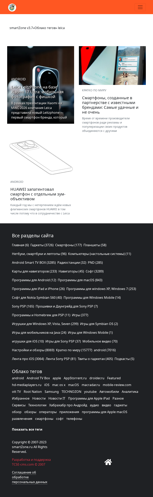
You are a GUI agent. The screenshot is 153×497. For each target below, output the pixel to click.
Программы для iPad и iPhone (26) (38, 289)
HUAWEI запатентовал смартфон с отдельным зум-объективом (37, 194)
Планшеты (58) (94, 245)
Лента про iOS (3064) (28, 359)
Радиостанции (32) (71, 262)
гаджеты (120, 405)
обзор (17, 412)
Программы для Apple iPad (89, 398)
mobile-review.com (117, 385)
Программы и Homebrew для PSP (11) (41, 315)
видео (106, 405)
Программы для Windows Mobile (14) (92, 297)
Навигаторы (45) (71, 271)
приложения (69, 412)
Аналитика (130, 391)
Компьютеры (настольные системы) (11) (99, 254)
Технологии (37, 405)
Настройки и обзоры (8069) (33, 350)
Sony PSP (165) (23, 306)
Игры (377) (80, 315)
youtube (90, 391)
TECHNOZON (71, 391)
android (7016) (105, 350)
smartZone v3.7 (21, 28)
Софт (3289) (95, 271)
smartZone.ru (22, 447)
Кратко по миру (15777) (74, 350)
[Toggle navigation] (140, 7)
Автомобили (109, 391)
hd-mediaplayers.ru (26, 385)
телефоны (74, 418)
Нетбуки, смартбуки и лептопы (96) (39, 254)
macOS (73, 385)
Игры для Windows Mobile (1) (90, 332)
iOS (46, 385)
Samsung (52, 391)
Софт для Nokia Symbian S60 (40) (37, 297)
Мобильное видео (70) (100, 341)
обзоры (30, 412)
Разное (118, 398)
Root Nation (33, 391)
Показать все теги (27, 429)
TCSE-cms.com (23, 464)
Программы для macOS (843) (80, 280)
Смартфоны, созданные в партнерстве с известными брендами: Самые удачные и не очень (110, 105)
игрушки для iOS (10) (28, 341)
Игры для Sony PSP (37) (63, 341)
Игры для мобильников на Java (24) (39, 332)
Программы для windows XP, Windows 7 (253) (101, 289)
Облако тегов (45, 28)
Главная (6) (20, 245)
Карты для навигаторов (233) (34, 271)
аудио (94, 405)
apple (57, 378)
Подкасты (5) (124, 359)
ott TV (16, 391)
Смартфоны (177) (68, 245)
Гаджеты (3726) (42, 245)
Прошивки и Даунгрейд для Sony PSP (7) (67, 306)
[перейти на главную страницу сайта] (108, 462)
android (18, 378)
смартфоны (44, 418)
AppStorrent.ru (75, 378)
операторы (48, 412)
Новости (39, 398)
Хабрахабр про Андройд (68, 405)
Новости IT (56, 398)
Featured (114, 378)
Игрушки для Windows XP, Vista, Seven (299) (45, 324)
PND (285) (95, 262)
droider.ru (96, 378)
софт (60, 418)
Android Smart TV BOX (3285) (34, 262)
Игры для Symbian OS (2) (99, 324)
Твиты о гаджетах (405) (95, 359)
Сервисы (19, 405)
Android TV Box (38, 378)
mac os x (58, 385)
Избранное (20, 398)
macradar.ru (91, 385)
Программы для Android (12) (34, 280)
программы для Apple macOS (104, 412)
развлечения (22, 418)
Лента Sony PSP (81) (61, 359)
